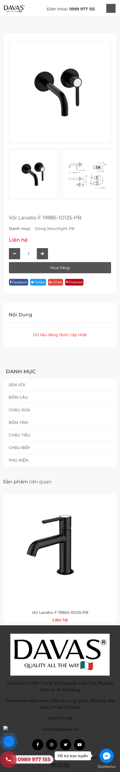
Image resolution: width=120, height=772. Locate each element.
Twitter (39, 282)
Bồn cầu (18, 397)
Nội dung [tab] (20, 314)
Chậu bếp (19, 447)
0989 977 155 (82, 8)
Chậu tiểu (19, 435)
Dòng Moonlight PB (55, 228)
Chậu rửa (19, 409)
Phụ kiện (18, 460)
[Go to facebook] (107, 756)
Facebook (19, 282)
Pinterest (75, 282)
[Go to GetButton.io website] (107, 766)
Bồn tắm (18, 422)
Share (57, 282)
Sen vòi (17, 384)
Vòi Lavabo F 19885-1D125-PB (45, 218)
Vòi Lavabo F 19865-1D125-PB (60, 612)
